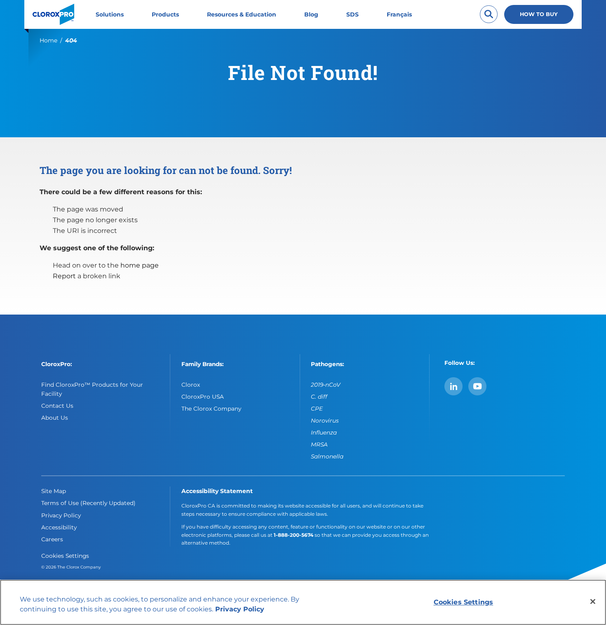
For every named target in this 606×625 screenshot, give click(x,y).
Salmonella (327, 456)
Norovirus (325, 420)
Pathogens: (327, 364)
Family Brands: (202, 364)
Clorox (190, 384)
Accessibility (59, 527)
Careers (52, 539)
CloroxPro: (56, 364)
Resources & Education (241, 14)
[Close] (593, 601)
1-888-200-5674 (293, 535)
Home (48, 40)
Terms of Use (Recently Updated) (88, 503)
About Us (54, 417)
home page (139, 265)
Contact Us (57, 405)
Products (165, 14)
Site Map (53, 491)
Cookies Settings (65, 555)
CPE (317, 408)
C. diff (319, 396)
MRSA (319, 444)
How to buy (539, 14)
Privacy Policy (61, 515)
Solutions (110, 14)
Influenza (324, 432)
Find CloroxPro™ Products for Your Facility (92, 389)
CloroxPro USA (202, 396)
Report (64, 276)
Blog (311, 14)
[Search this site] (489, 14)
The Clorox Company (211, 408)
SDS (352, 14)
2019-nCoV (326, 384)
